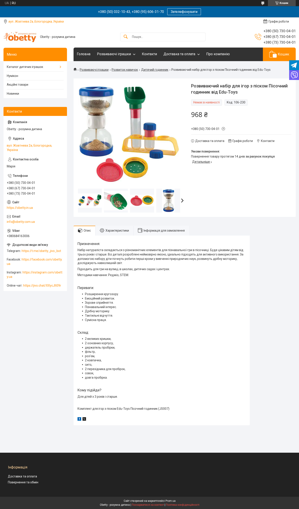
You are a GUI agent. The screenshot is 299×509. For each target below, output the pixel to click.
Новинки (13, 93)
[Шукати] (126, 37)
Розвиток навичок (125, 69)
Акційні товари (17, 84)
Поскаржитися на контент (148, 504)
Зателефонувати (184, 12)
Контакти (149, 54)
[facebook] (79, 419)
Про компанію (218, 54)
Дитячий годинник (154, 69)
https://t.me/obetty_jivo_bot (41, 251)
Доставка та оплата (179, 54)
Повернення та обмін (23, 482)
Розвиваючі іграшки (114, 54)
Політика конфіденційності (182, 504)
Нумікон (12, 76)
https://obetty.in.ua (20, 207)
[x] (84, 419)
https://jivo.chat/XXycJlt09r (42, 285)
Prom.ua (170, 500)
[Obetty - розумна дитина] (20, 37)
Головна (83, 54)
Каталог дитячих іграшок (25, 67)
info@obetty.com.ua (21, 221)
